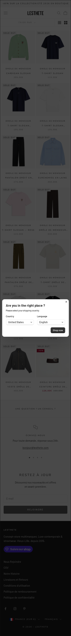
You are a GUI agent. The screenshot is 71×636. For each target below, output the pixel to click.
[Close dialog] (66, 302)
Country (10, 316)
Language (42, 316)
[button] (20, 322)
